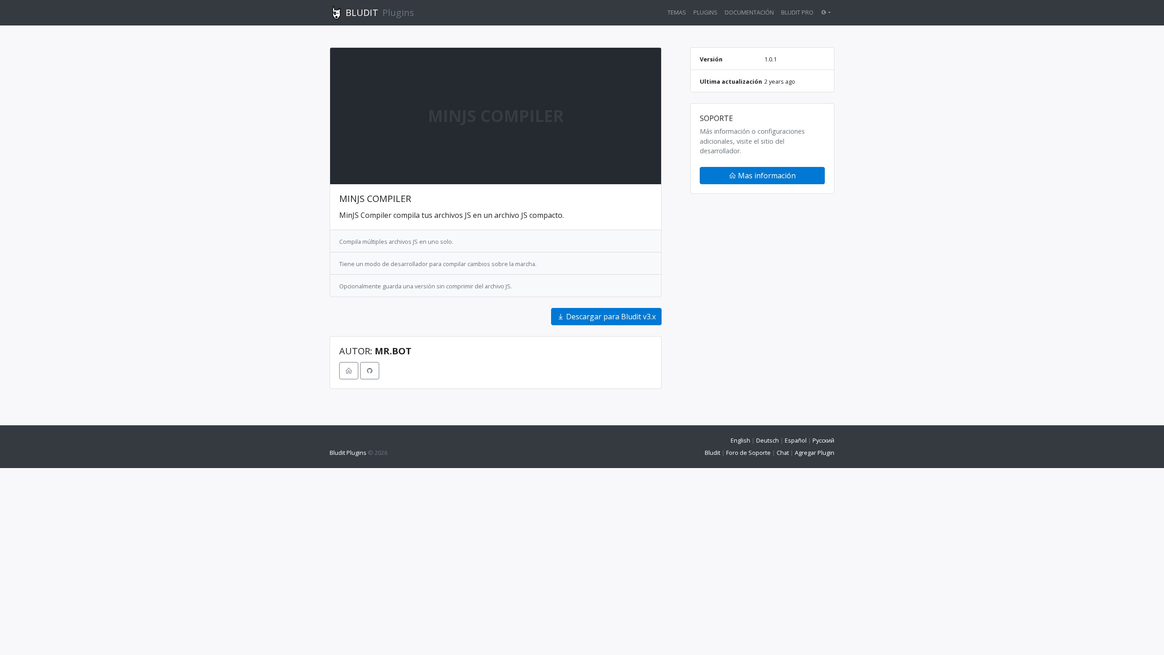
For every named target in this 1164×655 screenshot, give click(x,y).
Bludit (712, 452)
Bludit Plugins (348, 452)
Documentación (749, 12)
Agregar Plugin (814, 452)
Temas (676, 12)
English (740, 440)
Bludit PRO (797, 12)
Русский (823, 440)
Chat (783, 452)
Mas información (766, 176)
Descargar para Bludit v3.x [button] (610, 317)
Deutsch (767, 440)
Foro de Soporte (748, 452)
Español (796, 440)
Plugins (705, 12)
